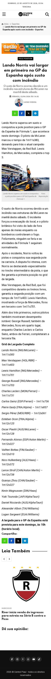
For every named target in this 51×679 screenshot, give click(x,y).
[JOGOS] (25, 48)
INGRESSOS (7, 608)
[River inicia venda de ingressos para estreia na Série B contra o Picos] (25, 585)
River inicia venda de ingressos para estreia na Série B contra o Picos (24, 616)
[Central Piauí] (26, 14)
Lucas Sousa (29, 102)
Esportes (15, 24)
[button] (4, 559)
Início (6, 24)
